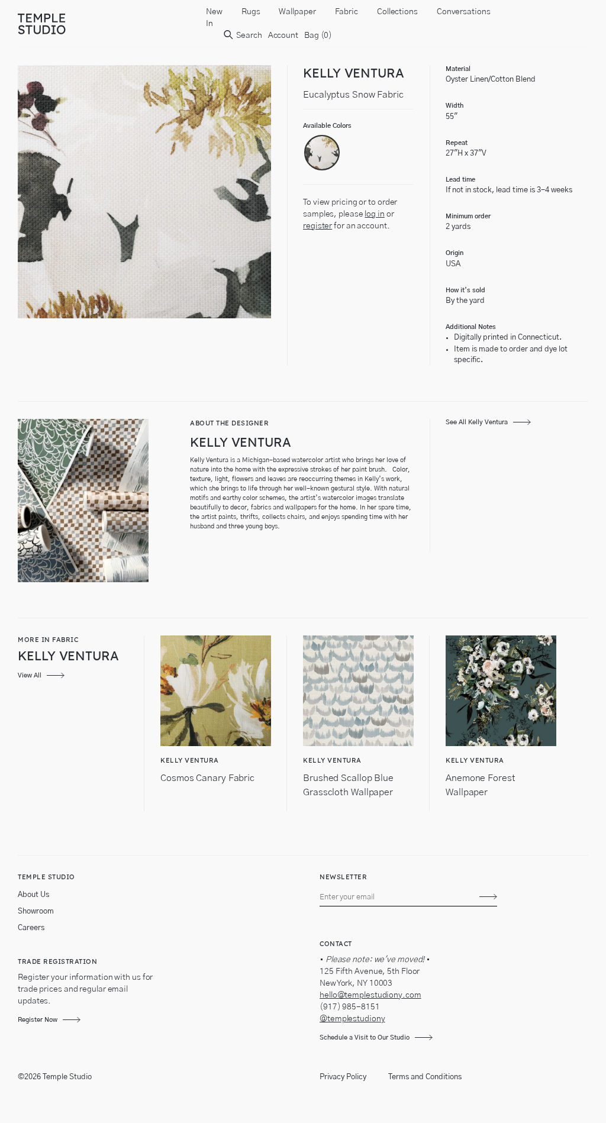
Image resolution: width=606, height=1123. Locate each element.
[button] (322, 152)
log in (374, 214)
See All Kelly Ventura (477, 422)
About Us (33, 895)
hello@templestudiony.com (370, 995)
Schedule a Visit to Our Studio (365, 1037)
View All (29, 675)
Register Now (37, 1019)
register (317, 226)
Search (248, 35)
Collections (397, 12)
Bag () (318, 35)
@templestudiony (352, 1019)
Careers (31, 928)
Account (283, 35)
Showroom (36, 911)
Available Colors (327, 125)
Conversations (464, 12)
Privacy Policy (343, 1077)
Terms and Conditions (425, 1077)
